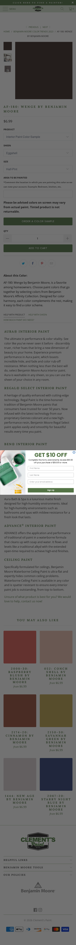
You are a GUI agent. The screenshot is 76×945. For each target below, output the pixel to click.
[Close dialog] (74, 452)
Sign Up (50, 490)
